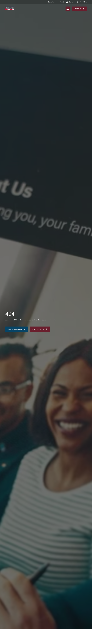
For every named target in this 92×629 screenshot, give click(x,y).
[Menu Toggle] (68, 9)
